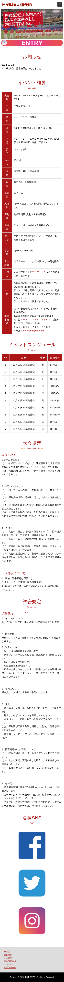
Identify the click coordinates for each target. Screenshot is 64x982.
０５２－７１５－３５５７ (36, 319)
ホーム (7, 952)
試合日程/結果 (10, 961)
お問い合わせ (10, 967)
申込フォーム (39, 272)
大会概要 (8, 955)
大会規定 (8, 958)
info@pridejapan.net (33, 330)
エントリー (9, 964)
